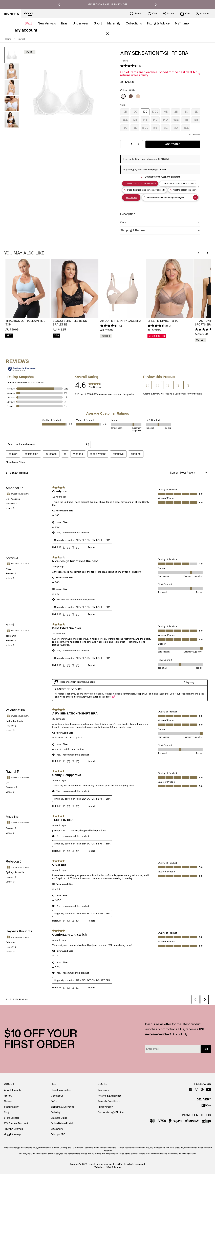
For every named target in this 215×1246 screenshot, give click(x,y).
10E (165, 111)
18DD (185, 127)
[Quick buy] (46, 313)
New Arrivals (47, 23)
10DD (155, 111)
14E (185, 119)
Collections (134, 23)
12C (185, 111)
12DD (124, 119)
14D (165, 119)
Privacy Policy (105, 1107)
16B (196, 119)
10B (124, 111)
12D (195, 111)
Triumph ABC (58, 1134)
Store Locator (11, 1118)
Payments (103, 1090)
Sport (98, 23)
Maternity (113, 23)
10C (134, 111)
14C (155, 119)
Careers (8, 1101)
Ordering (55, 1112)
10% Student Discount (16, 1123)
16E (155, 127)
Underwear (81, 23)
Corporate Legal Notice (110, 1112)
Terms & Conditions (109, 1101)
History (8, 1096)
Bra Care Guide (59, 1118)
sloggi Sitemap (12, 1134)
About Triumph (12, 1090)
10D (145, 111)
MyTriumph (182, 23)
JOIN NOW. (163, 159)
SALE (28, 23)
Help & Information (61, 1090)
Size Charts (57, 1129)
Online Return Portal (62, 1123)
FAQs (54, 1101)
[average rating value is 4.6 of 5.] (129, 66)
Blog (6, 1112)
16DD (145, 127)
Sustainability (11, 1107)
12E (135, 119)
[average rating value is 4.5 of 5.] (109, 325)
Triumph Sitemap (13, 1129)
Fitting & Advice (158, 23)
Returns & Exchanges (109, 1096)
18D (175, 127)
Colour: (127, 90)
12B (175, 111)
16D (134, 127)
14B (145, 119)
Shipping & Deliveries (62, 1107)
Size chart (194, 135)
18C (165, 127)
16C (124, 127)
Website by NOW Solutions (107, 1167)
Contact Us (57, 1096)
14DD (175, 119)
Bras (64, 23)
